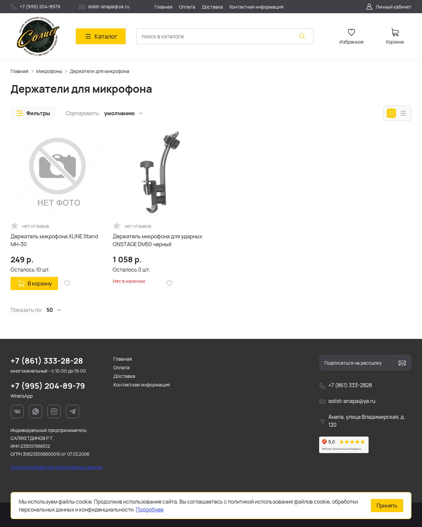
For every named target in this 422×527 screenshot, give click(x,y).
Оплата (121, 367)
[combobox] (225, 36)
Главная (19, 71)
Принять (387, 505)
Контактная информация (141, 384)
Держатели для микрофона (99, 71)
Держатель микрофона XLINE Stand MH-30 (54, 240)
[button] (33, 113)
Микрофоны (49, 71)
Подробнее (150, 509)
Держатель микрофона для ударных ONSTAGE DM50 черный (157, 240)
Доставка (124, 376)
